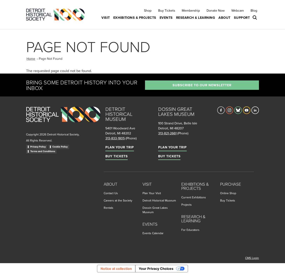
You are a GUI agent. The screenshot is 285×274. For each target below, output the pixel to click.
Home (30, 58)
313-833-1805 (115, 138)
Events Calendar (153, 233)
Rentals (108, 208)
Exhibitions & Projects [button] (134, 17)
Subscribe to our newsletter (202, 85)
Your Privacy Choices (156, 268)
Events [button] (166, 17)
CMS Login (252, 258)
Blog (254, 10)
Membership (191, 10)
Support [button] (242, 17)
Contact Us (111, 193)
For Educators (190, 230)
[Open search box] (255, 18)
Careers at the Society (118, 200)
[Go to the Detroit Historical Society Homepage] (57, 15)
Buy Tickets (166, 10)
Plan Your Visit (151, 193)
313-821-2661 (167, 133)
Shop (147, 10)
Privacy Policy (38, 146)
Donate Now (216, 10)
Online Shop (228, 193)
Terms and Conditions (42, 151)
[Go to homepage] (63, 118)
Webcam (237, 10)
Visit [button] (105, 17)
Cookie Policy (60, 146)
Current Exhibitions (193, 197)
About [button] (224, 17)
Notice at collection (116, 268)
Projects (186, 205)
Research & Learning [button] (195, 17)
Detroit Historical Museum (159, 200)
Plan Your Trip (119, 147)
